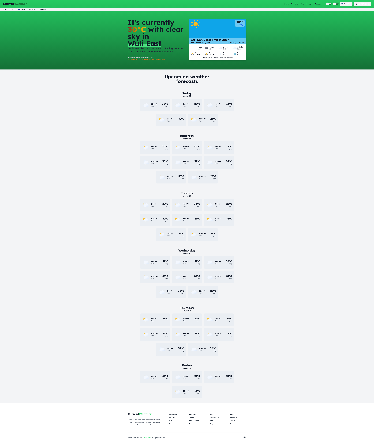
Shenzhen (233, 418)
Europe (309, 4)
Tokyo (232, 424)
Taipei (232, 421)
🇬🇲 (21, 9)
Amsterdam (173, 414)
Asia (302, 4)
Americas (294, 4)
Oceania (318, 4)
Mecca (212, 414)
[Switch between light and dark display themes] (336, 4)
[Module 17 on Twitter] (244, 437)
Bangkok (172, 418)
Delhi (170, 421)
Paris (211, 421)
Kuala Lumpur (194, 421)
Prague (212, 424)
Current (15, 4)
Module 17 (147, 438)
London (192, 424)
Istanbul (192, 418)
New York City (214, 418)
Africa (286, 4)
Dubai (171, 424)
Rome (232, 414)
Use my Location (364, 4)
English (345, 4)
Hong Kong (193, 414)
